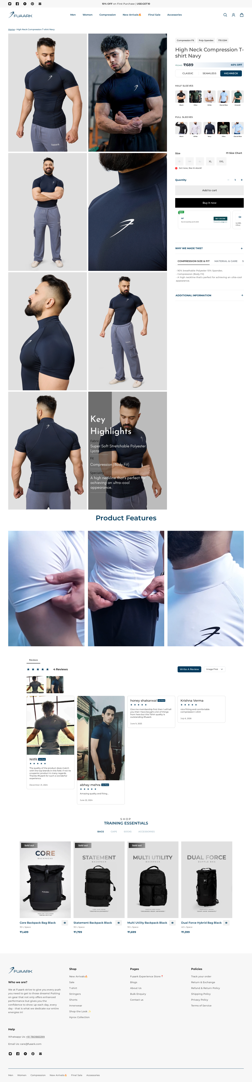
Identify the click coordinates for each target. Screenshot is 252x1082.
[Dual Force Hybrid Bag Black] (206, 879)
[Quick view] (65, 923)
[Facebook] (17, 4)
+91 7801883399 (35, 1036)
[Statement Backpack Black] (99, 879)
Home (11, 29)
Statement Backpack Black (93, 922)
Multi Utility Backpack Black (147, 922)
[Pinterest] (32, 4)
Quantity (180, 179)
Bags (100, 831)
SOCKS (127, 831)
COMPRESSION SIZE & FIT (194, 261)
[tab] (188, 73)
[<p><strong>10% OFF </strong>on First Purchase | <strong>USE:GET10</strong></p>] (126, 4)
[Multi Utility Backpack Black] (152, 879)
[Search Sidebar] (225, 15)
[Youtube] (25, 4)
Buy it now (209, 202)
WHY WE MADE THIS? (189, 248)
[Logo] (20, 15)
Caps (114, 831)
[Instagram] (10, 4)
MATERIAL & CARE (225, 261)
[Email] (40, 4)
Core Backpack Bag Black (38, 922)
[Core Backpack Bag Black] (45, 879)
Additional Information (209, 295)
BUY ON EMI (220, 218)
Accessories (146, 831)
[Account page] (233, 15)
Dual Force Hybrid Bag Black (201, 922)
